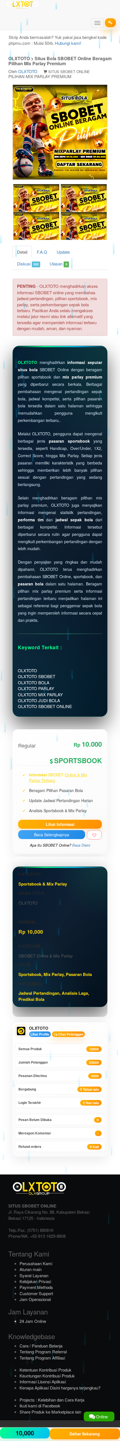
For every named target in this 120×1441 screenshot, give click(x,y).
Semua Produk (58, 1049)
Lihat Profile (39, 1034)
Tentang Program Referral (43, 1351)
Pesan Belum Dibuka (58, 1119)
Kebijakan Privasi (35, 1281)
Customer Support (36, 1293)
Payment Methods (36, 1287)
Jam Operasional (35, 1299)
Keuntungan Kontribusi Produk (47, 1376)
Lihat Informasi (60, 824)
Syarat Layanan (34, 1275)
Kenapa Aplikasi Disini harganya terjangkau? (60, 1388)
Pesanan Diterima (58, 1075)
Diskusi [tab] (28, 264)
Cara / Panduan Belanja (41, 1346)
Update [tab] (63, 252)
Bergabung (58, 1089)
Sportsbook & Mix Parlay (42, 884)
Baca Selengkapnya (51, 834)
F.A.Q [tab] (42, 252)
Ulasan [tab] (58, 264)
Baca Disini (81, 845)
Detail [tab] (22, 252)
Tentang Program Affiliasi (42, 1358)
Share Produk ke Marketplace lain (50, 1412)
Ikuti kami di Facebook (40, 1406)
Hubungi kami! (68, 43)
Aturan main (31, 1269)
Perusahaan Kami (36, 1263)
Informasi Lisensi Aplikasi (43, 1381)
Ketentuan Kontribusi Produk (45, 1370)
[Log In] (110, 22)
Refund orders (58, 1146)
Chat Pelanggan (70, 1034)
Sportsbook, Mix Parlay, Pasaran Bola (55, 974)
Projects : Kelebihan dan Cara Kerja (52, 1400)
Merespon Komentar (58, 1133)
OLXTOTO (27, 71)
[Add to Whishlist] (94, 835)
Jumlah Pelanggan (58, 1062)
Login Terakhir (58, 1102)
